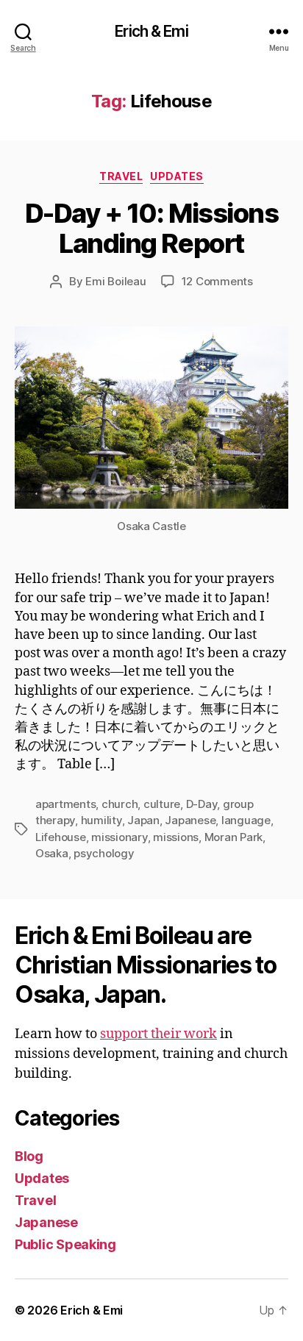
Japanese (190, 820)
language (246, 820)
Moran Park (233, 837)
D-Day (202, 804)
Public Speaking (65, 1244)
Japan (143, 820)
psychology (104, 853)
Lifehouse (60, 837)
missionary (119, 837)
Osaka (51, 853)
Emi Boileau (115, 281)
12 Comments (217, 281)
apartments (65, 804)
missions (176, 837)
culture (161, 804)
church (119, 804)
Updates (177, 176)
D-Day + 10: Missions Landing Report (151, 228)
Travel (121, 176)
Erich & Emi (151, 31)
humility (101, 820)
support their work (158, 1034)
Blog (29, 1156)
